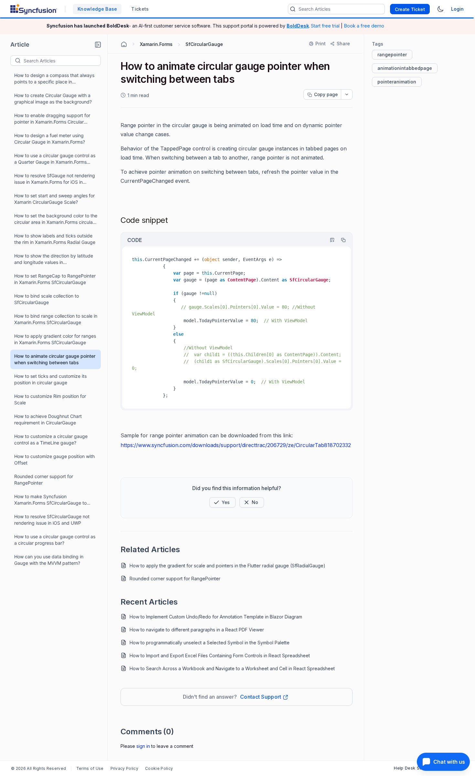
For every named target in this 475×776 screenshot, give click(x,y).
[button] (97, 44)
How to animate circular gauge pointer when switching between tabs (54, 359)
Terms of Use (90, 768)
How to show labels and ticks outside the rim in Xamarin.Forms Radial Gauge (54, 239)
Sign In (143, 746)
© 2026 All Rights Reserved (38, 768)
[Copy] (340, 240)
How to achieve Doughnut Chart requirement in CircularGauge (48, 419)
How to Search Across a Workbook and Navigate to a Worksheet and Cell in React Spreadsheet (232, 668)
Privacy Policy (124, 768)
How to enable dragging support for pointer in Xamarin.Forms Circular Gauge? (52, 119)
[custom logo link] (33, 9)
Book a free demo (364, 26)
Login (457, 9)
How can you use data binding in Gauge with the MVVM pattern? (48, 560)
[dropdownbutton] (347, 94)
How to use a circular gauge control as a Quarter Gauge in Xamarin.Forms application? (54, 159)
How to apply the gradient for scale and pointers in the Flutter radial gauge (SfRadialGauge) (227, 565)
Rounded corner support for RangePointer (43, 480)
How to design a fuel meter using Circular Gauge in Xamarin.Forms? (49, 139)
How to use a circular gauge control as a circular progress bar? (54, 540)
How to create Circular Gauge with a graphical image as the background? (53, 98)
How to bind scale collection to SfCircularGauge (46, 299)
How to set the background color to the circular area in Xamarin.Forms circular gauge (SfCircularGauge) (55, 219)
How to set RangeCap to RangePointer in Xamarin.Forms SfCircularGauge (55, 279)
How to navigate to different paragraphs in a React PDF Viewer (197, 629)
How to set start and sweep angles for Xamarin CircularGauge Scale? (54, 199)
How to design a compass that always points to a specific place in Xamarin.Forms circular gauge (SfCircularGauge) (54, 78)
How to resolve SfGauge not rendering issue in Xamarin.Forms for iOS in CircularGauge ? (54, 179)
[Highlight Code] (329, 240)
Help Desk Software (415, 768)
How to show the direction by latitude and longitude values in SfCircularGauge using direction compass (53, 259)
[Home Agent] (124, 44)
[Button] (251, 502)
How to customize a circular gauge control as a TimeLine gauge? (51, 439)
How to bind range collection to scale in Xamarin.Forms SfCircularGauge (55, 319)
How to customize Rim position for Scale (50, 399)
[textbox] (62, 60)
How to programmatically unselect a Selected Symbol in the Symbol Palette (210, 642)
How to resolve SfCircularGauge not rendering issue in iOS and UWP (52, 520)
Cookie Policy (159, 768)
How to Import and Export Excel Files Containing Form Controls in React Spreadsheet (220, 655)
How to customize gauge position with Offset (54, 459)
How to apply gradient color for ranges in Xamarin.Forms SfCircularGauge (55, 339)
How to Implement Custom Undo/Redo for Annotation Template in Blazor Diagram (216, 616)
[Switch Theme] (440, 9)
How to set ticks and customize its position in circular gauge (50, 379)
